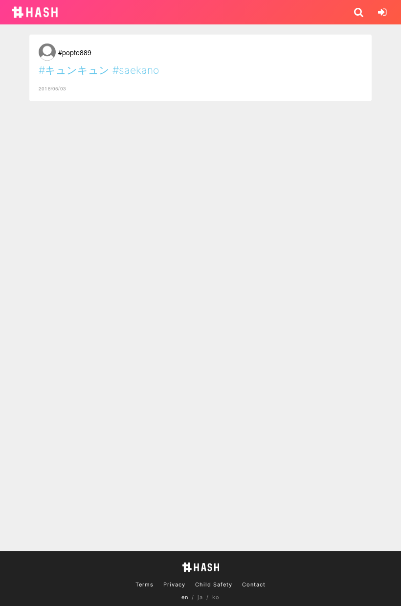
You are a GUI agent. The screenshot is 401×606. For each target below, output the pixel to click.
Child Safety (213, 584)
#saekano (135, 70)
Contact (254, 584)
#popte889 (74, 52)
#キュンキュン (74, 70)
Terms (144, 584)
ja (200, 597)
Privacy (174, 584)
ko (216, 597)
